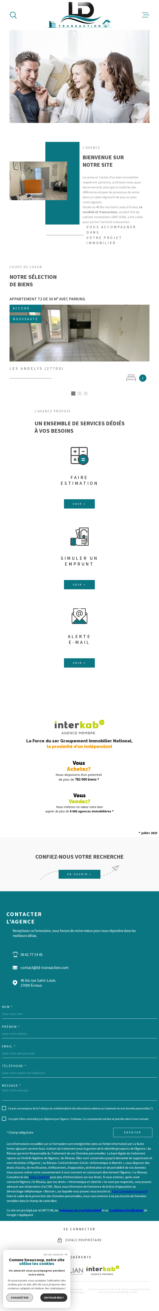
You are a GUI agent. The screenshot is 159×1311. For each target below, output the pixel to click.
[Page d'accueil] (79, 15)
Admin (144, 1289)
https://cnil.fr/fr (39, 1177)
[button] (73, 393)
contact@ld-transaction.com (44, 967)
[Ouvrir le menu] (145, 15)
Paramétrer (20, 1297)
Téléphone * (14, 1065)
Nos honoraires (97, 1289)
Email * (9, 1046)
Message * (11, 1085)
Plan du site (113, 1289)
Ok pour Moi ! (54, 1297)
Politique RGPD (119, 1292)
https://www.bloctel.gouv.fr (130, 1191)
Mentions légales (130, 1289)
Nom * (7, 1006)
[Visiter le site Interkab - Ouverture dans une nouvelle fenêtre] (102, 1270)
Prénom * (11, 1026)
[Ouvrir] (13, 15)
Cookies (133, 1292)
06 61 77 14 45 (31, 954)
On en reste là (53, 1254)
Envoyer (132, 1132)
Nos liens (104, 1292)
